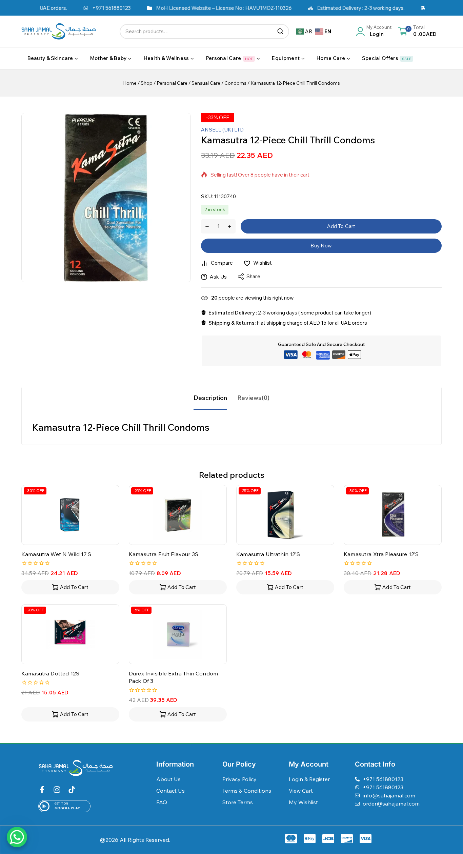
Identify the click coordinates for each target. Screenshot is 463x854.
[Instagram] (57, 789)
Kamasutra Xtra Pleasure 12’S (381, 554)
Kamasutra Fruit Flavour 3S (163, 554)
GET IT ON (61, 803)
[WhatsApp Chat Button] (17, 837)
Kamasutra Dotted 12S (50, 673)
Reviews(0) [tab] (253, 398)
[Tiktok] (72, 789)
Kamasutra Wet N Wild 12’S (56, 554)
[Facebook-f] (42, 789)
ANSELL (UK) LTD (222, 129)
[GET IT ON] (44, 806)
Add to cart (341, 226)
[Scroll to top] (447, 818)
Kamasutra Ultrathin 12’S (268, 554)
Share (253, 276)
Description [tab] (210, 398)
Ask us (218, 276)
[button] (70, 587)
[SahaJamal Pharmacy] (58, 31)
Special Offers (386, 58)
